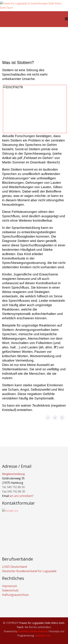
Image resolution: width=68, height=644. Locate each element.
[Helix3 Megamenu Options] (66, 18)
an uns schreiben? (21, 496)
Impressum (9, 586)
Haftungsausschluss (15, 595)
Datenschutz (10, 590)
